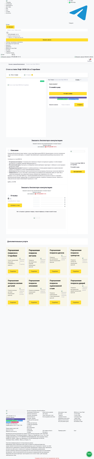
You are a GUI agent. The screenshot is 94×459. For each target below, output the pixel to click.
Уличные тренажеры (32, 415)
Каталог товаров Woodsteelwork (17, 64)
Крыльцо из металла (63, 419)
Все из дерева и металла (49, 416)
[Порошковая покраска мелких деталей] (21, 291)
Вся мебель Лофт (78, 421)
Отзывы (8, 11)
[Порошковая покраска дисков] (63, 258)
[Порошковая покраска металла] (42, 261)
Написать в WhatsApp (62, 99)
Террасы (8, 51)
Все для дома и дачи (63, 421)
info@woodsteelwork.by (14, 36)
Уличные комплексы (32, 413)
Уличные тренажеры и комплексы (14, 42)
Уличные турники (31, 418)
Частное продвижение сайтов (51, 458)
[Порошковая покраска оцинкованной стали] (63, 294)
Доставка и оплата (47, 430)
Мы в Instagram (15, 422)
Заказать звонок (47, 39)
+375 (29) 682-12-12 (13, 34)
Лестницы (45, 413)
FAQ (7, 8)
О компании (9, 3)
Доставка (8, 7)
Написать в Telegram (73, 99)
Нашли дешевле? (53, 84)
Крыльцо (8, 45)
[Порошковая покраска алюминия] (42, 291)
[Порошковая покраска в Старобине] (21, 261)
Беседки (8, 49)
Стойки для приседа (32, 423)
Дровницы (8, 46)
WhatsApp (73, 2)
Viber (71, 0)
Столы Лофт (77, 413)
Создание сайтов (39, 458)
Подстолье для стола (48, 415)
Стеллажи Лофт (78, 416)
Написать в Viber (53, 97)
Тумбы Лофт (77, 418)
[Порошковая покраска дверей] (84, 288)
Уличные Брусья (31, 416)
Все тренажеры (31, 427)
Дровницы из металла (63, 418)
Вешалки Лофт (77, 419)
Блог (7, 10)
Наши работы (9, 5)
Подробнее (13, 271)
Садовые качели (10, 52)
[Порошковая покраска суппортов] (84, 260)
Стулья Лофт (77, 415)
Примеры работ (62, 430)
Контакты (8, 13)
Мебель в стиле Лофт (11, 48)
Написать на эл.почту (11, 431)
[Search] (14, 55)
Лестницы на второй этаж (12, 43)
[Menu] (12, 55)
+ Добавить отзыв (15, 205)
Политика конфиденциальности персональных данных (19, 442)
